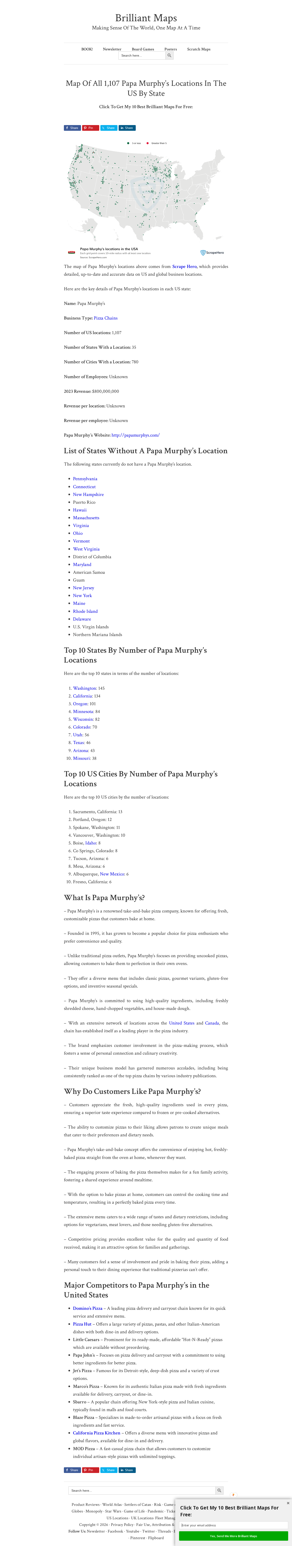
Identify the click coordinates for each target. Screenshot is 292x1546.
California (82, 696)
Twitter (148, 1531)
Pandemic (156, 1511)
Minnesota (83, 711)
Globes (77, 1511)
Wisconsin (83, 719)
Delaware (82, 619)
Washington (84, 688)
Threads (164, 1531)
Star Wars (113, 1511)
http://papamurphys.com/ (136, 435)
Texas (78, 742)
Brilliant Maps (146, 18)
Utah (77, 735)
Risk (157, 1504)
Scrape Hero (184, 266)
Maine (79, 603)
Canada (212, 1023)
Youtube (132, 1531)
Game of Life (134, 1511)
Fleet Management (170, 1518)
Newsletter (96, 1531)
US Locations (117, 1518)
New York (82, 595)
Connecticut (84, 487)
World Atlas (112, 1504)
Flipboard (156, 1538)
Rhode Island (85, 611)
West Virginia (86, 549)
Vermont (81, 541)
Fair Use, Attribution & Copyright (164, 1524)
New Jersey (83, 588)
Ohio (78, 533)
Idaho (90, 843)
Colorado (81, 727)
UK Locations (142, 1518)
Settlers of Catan (137, 1504)
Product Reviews (85, 1504)
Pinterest (137, 1538)
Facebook (115, 1531)
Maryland (82, 564)
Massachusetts (86, 518)
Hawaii (80, 510)
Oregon (80, 704)
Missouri (81, 758)
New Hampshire (88, 494)
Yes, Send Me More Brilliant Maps (233, 1536)
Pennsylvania (85, 479)
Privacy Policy (122, 1524)
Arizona (80, 750)
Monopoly (94, 1511)
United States (182, 1023)
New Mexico (112, 874)
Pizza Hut (82, 1324)
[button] (234, 1511)
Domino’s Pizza (87, 1308)
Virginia (81, 525)
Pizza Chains (105, 318)
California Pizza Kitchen (96, 1433)
